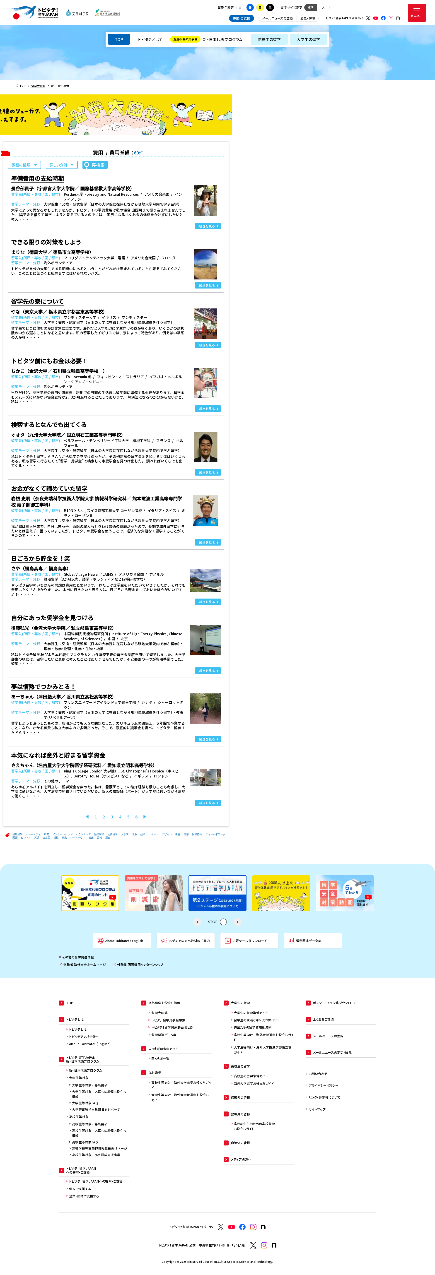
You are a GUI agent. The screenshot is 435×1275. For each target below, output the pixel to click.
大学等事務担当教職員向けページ (96, 1109)
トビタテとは (78, 1029)
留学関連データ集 (164, 1034)
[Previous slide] (197, 922)
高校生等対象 (79, 1116)
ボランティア (83, 834)
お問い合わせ (318, 1073)
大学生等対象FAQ (85, 1103)
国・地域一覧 (160, 1058)
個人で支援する (80, 1188)
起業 (142, 834)
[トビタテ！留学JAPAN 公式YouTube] (375, 18)
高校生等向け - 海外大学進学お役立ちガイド (181, 1085)
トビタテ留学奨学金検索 (168, 1020)
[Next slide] (238, 922)
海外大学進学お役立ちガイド (254, 1083)
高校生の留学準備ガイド (251, 1076)
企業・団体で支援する (84, 1196)
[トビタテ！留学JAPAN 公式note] (398, 18)
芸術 (99, 837)
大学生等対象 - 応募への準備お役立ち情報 (99, 1094)
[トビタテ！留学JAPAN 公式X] (368, 18)
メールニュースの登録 (277, 18)
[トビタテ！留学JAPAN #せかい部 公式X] (253, 1245)
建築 (186, 834)
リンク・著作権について (325, 1097)
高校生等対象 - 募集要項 (89, 1124)
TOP (119, 39)
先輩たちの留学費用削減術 (253, 1027)
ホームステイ (33, 834)
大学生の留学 (308, 39)
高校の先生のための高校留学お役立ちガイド (254, 1126)
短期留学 (17, 834)
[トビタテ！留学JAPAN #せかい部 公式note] (274, 1245)
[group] (90, 893)
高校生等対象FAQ (85, 1142)
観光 (91, 837)
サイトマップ (317, 1109)
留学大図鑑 (159, 1012)
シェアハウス (77, 837)
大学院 (124, 834)
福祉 (55, 837)
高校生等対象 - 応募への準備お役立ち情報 (99, 1133)
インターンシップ (62, 834)
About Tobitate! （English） (90, 1044)
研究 (46, 834)
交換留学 (113, 834)
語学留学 (99, 834)
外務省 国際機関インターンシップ (138, 965)
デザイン (167, 834)
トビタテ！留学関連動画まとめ (172, 1027)
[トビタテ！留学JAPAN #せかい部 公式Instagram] (264, 1245)
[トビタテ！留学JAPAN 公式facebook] (383, 18)
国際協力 (197, 834)
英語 (36, 837)
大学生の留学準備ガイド (251, 1012)
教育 (177, 834)
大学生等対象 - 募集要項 (89, 1085)
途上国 (46, 837)
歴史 (107, 837)
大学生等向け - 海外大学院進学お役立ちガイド (180, 1097)
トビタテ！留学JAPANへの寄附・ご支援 (96, 1181)
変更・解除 (307, 18)
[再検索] (95, 165)
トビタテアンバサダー (83, 1036)
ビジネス (26, 837)
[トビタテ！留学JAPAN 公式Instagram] (391, 18)
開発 (14, 837)
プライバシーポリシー (323, 1085)
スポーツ (154, 834)
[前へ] (87, 817)
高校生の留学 (269, 39)
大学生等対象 (79, 1077)
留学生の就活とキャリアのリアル (256, 1020)
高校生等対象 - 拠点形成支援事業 (96, 1154)
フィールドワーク (215, 834)
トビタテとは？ (150, 39)
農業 (64, 837)
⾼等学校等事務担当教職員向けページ (99, 1148)
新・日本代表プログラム (208, 39)
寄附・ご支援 (241, 18)
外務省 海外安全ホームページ (82, 965)
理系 (134, 834)
